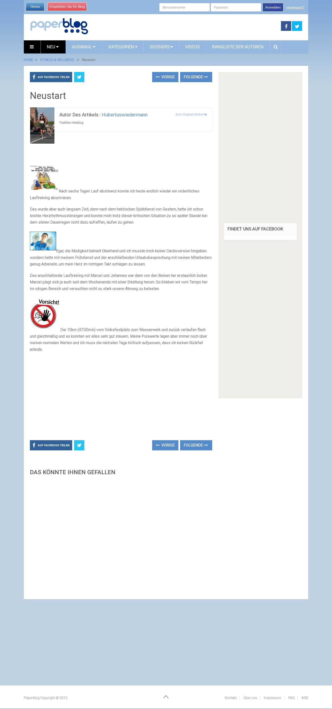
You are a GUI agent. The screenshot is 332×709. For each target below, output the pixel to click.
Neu (51, 46)
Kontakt (231, 698)
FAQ (291, 698)
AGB (304, 698)
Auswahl (82, 46)
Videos (192, 46)
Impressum (272, 698)
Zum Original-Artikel (189, 114)
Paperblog (32, 698)
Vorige (167, 77)
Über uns (250, 698)
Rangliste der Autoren (238, 46)
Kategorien (121, 46)
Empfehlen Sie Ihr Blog (67, 7)
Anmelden (273, 7)
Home (35, 7)
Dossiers (160, 46)
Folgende (194, 77)
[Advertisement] (184, 26)
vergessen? (296, 7)
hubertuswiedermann (125, 115)
